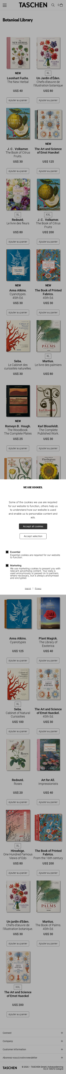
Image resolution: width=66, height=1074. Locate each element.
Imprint (28, 589)
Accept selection (33, 536)
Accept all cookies (33, 526)
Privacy (38, 589)
